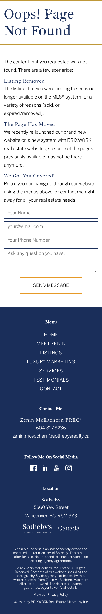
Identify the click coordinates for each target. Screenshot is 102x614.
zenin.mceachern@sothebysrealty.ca (51, 436)
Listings (51, 353)
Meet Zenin (51, 344)
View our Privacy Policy (51, 595)
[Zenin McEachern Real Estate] (41, 12)
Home (51, 334)
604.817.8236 (51, 428)
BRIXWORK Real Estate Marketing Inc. (60, 602)
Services (51, 371)
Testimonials (51, 380)
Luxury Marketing (51, 362)
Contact (51, 389)
